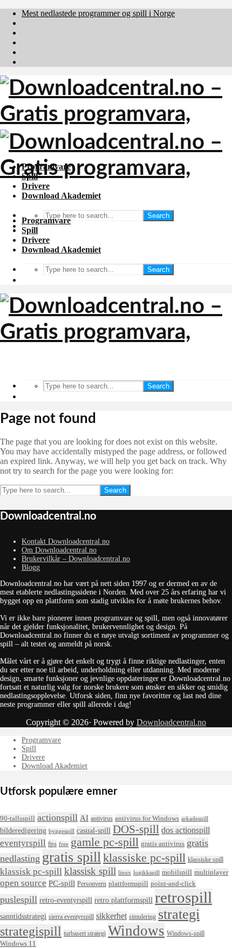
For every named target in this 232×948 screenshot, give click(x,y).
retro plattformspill (123, 900)
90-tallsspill (17, 818)
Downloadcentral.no (171, 722)
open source (23, 882)
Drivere (36, 239)
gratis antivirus (163, 844)
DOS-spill (136, 829)
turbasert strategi (85, 933)
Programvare (46, 220)
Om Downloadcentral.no (59, 550)
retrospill (183, 897)
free (64, 844)
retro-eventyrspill (65, 900)
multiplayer (211, 872)
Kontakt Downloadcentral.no (66, 541)
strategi (179, 914)
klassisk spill (90, 871)
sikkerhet (111, 915)
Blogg (31, 567)
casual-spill (94, 830)
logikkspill (146, 873)
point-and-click (173, 883)
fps (52, 844)
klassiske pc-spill (144, 857)
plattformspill (128, 883)
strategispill (31, 931)
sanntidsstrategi (23, 916)
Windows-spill (185, 933)
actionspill (57, 817)
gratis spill (71, 857)
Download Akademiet (61, 249)
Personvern (91, 884)
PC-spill (62, 883)
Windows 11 (18, 943)
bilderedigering (23, 830)
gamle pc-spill (105, 842)
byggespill (61, 831)
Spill (30, 230)
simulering (142, 916)
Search (158, 216)
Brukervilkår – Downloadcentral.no (76, 559)
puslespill (18, 899)
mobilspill (177, 872)
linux (124, 873)
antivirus (102, 818)
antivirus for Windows (147, 818)
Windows (136, 931)
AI (84, 818)
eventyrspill (23, 842)
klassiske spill (205, 859)
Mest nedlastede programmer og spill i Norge (98, 13)
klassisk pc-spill (31, 871)
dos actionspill (185, 830)
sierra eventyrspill (71, 916)
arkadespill (194, 819)
